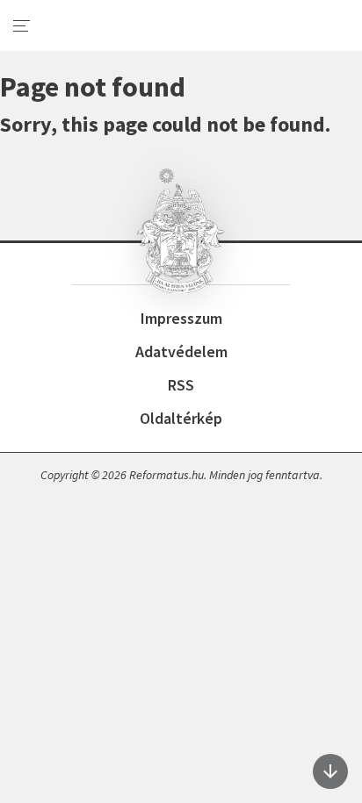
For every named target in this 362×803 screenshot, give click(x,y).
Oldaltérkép (181, 418)
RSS (181, 385)
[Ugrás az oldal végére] (330, 771)
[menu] (22, 26)
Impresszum (181, 318)
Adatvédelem (181, 351)
